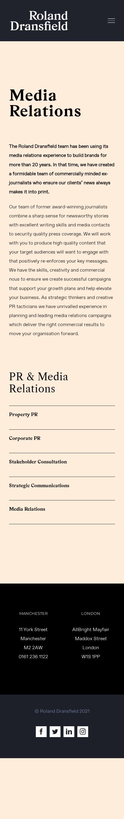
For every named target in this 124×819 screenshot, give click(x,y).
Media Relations (27, 509)
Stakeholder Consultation (38, 462)
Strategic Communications (39, 485)
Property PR (23, 414)
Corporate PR (24, 438)
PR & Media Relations (38, 383)
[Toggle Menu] (111, 20)
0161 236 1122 (33, 656)
